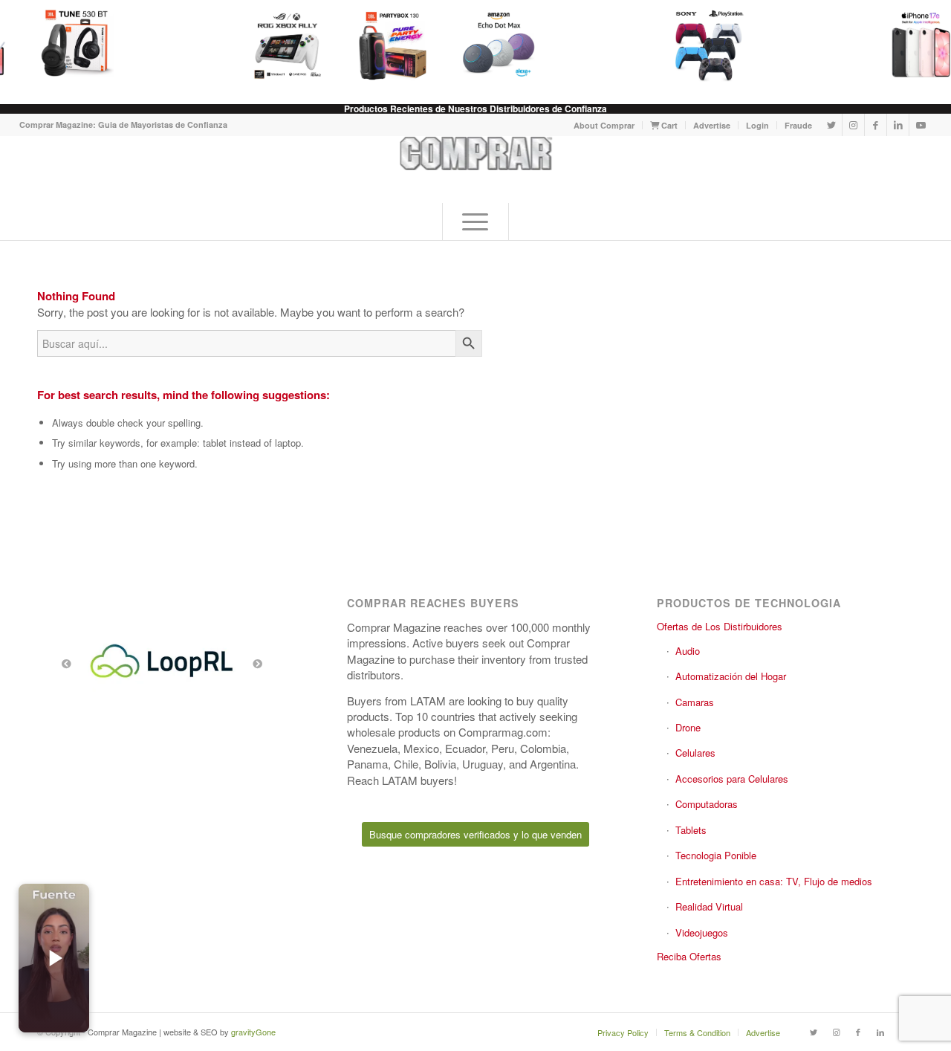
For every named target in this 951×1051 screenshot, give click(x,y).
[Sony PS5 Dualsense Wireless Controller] (698, 44)
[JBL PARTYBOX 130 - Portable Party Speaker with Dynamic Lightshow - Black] (382, 44)
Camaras (694, 702)
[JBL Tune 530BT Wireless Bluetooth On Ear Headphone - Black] (65, 44)
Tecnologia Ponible (715, 855)
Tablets (691, 830)
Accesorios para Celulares (731, 779)
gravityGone (253, 1032)
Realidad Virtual (709, 906)
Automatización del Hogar (730, 676)
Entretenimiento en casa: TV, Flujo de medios (773, 881)
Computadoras (706, 804)
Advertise (711, 125)
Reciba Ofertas (689, 956)
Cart (668, 125)
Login (757, 125)
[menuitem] (604, 125)
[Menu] (475, 221)
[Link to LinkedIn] (898, 125)
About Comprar (604, 125)
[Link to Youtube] (920, 125)
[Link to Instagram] (853, 125)
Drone (688, 727)
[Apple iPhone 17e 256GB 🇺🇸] (909, 44)
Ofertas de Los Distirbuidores (719, 626)
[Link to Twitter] (831, 125)
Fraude (798, 125)
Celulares (695, 753)
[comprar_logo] (475, 169)
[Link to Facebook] (875, 125)
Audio (687, 651)
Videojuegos (701, 932)
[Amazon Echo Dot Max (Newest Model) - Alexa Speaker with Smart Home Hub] (487, 44)
